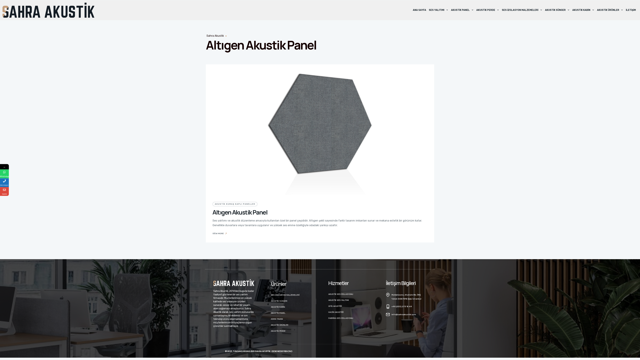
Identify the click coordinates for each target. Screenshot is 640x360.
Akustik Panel (460, 10)
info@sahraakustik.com (404, 314)
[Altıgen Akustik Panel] (320, 129)
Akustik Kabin (581, 10)
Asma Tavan (277, 319)
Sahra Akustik (215, 35)
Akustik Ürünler (608, 10)
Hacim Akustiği (336, 312)
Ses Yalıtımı (436, 10)
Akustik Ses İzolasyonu (340, 294)
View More (218, 233)
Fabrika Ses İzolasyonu (340, 318)
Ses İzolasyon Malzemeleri (520, 10)
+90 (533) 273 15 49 (402, 306)
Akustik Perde (485, 10)
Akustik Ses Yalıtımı (338, 300)
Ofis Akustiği (335, 306)
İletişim (631, 10)
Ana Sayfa (419, 10)
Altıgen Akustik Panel (239, 212)
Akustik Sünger (555, 10)
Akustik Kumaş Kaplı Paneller (235, 204)
